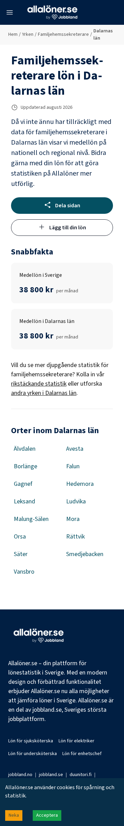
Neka (14, 815)
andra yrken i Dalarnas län (43, 393)
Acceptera (47, 815)
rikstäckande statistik (38, 383)
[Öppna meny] (10, 12)
